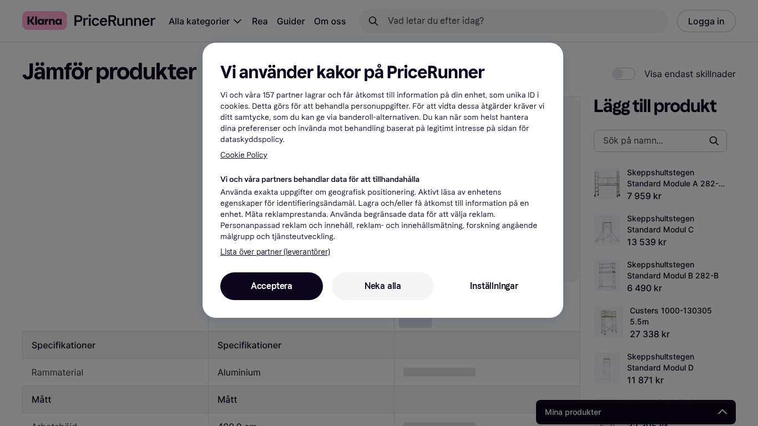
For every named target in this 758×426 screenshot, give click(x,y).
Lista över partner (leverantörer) (275, 252)
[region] (383, 180)
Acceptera (271, 286)
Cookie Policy (243, 155)
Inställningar (494, 286)
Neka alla (383, 286)
